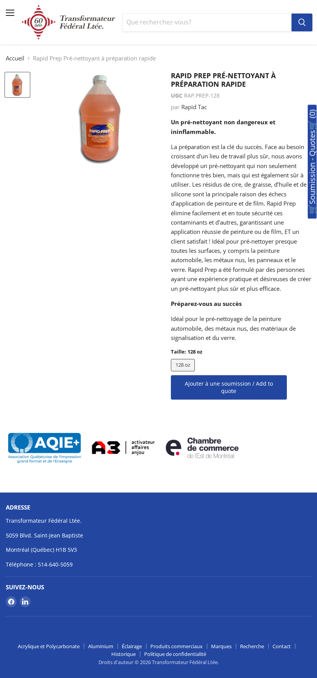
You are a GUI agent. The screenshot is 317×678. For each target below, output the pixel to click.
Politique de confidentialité (175, 654)
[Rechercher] (301, 22)
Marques (221, 646)
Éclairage (132, 646)
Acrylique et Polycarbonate (49, 646)
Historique (123, 654)
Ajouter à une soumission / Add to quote (229, 387)
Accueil (15, 58)
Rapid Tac (194, 107)
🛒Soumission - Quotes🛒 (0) (312, 162)
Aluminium (100, 646)
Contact (282, 646)
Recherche (252, 646)
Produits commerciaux (176, 646)
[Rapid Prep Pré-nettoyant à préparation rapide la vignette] (17, 84)
